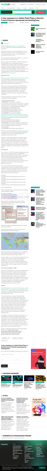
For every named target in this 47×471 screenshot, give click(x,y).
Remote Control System (11, 72)
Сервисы (24, 8)
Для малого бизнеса (26, 1)
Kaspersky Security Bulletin (28, 447)
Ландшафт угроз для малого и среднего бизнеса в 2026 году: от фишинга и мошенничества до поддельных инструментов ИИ (40, 201)
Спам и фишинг (16, 455)
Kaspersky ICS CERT (40, 456)
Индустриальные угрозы (17, 450)
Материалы (31, 8)
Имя (2, 359)
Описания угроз (39, 453)
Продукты (19, 8)
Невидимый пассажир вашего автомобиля (18, 385)
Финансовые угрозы (17, 447)
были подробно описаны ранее (22, 130)
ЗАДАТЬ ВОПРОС (31, 4)
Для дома (20, 1)
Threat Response (39, 446)
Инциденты (27, 460)
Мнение (26, 462)
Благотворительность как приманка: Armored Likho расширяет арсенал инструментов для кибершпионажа (22, 400)
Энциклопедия (39, 451)
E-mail (16, 359)
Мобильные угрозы (16, 448)
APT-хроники (38, 448)
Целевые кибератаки (17, 446)
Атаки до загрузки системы (40, 52)
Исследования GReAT (40, 382)
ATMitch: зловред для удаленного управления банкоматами (40, 46)
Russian (43, 4)
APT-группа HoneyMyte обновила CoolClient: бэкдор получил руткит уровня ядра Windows (41, 386)
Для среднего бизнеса (34, 1)
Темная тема (39, 4)
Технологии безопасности (27, 456)
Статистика (38, 450)
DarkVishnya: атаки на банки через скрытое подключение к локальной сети (41, 35)
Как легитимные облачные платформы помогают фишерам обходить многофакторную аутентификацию (41, 192)
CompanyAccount (23, 4)
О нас (37, 8)
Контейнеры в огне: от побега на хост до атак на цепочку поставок (41, 208)
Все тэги (38, 447)
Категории (26, 444)
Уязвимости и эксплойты (15, 458)
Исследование (4, 22)
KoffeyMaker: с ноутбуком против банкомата (40, 40)
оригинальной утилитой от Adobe (8, 55)
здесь (10, 469)
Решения (2, 8)
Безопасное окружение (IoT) (17, 454)
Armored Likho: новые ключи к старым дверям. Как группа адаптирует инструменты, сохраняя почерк (29, 385)
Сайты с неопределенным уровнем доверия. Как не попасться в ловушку (41, 224)
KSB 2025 (38, 454)
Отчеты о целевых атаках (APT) (28, 449)
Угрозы (14, 444)
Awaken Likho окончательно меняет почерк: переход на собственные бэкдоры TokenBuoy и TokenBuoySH (7, 418)
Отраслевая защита (10, 8)
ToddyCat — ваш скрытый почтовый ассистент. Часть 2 (22, 417)
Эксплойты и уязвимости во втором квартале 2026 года (6, 384)
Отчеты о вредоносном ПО (29, 452)
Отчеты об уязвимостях (6, 382)
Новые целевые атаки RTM (41, 29)
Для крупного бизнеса (41, 1)
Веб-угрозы (15, 451)
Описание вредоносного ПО (17, 383)
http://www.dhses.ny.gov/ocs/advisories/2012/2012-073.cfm (13, 103)
